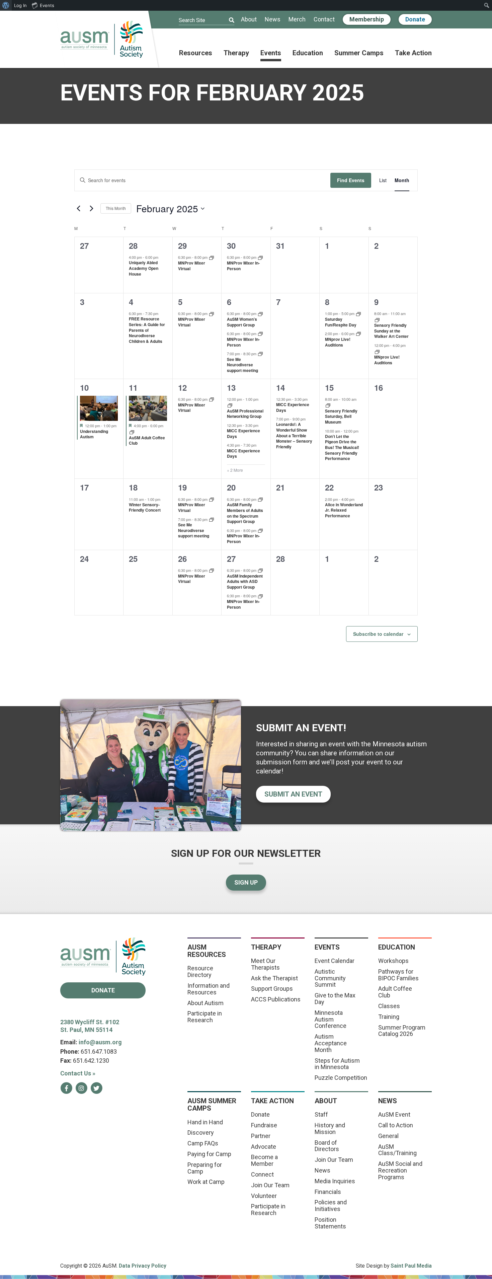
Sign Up (246, 882)
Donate (415, 19)
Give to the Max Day (335, 998)
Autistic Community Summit (330, 978)
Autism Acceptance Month (331, 1043)
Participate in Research (204, 1017)
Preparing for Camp (204, 1168)
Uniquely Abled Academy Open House (143, 268)
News (272, 19)
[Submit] (227, 20)
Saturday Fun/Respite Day (340, 322)
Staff (321, 1114)
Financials (328, 1191)
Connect (262, 1174)
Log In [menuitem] (20, 5)
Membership (366, 19)
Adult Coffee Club (395, 992)
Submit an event (293, 794)
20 (231, 487)
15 (329, 387)
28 (133, 245)
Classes (389, 1005)
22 (329, 487)
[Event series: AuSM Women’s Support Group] (260, 313)
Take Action (413, 53)
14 (280, 387)
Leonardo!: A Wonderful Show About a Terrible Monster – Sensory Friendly (294, 435)
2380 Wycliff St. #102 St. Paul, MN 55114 (89, 1026)
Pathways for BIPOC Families (398, 975)
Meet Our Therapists (265, 964)
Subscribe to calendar (378, 633)
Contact (324, 19)
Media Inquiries (335, 1181)
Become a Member (264, 1160)
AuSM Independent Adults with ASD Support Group (245, 581)
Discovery (200, 1132)
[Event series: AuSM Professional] (230, 404)
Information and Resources (208, 989)
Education (308, 53)
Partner (260, 1135)
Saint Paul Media (411, 1266)
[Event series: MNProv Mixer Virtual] (211, 256)
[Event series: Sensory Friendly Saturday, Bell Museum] (328, 404)
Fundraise (264, 1125)
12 (182, 387)
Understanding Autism (94, 434)
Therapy (236, 53)
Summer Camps (359, 53)
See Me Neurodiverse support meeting (242, 364)
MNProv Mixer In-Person (243, 266)
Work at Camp (206, 1181)
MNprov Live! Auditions (337, 342)
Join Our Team (270, 1185)
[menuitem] (6, 5)
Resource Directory (200, 971)
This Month (116, 208)
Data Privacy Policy (142, 1266)
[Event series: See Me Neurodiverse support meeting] (260, 353)
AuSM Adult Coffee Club (147, 440)
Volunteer (264, 1195)
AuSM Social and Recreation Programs (400, 1170)
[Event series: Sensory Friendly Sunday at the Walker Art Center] (377, 319)
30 (231, 245)
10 (84, 387)
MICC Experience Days (243, 433)
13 (231, 387)
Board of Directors (327, 1146)
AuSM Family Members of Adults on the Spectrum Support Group (245, 513)
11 (133, 387)
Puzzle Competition (341, 1077)
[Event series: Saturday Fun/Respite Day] (358, 313)
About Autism (205, 1002)
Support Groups (272, 988)
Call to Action (395, 1125)
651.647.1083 (99, 1051)
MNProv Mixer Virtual (191, 266)
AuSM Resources (206, 951)
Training (388, 1016)
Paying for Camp (209, 1153)
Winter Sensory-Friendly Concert (145, 507)
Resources (195, 53)
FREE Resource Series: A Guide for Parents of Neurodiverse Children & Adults (147, 330)
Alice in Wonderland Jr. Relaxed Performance (344, 510)
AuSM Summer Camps (211, 1104)
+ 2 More (235, 470)
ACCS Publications (276, 999)
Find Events (350, 180)
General (388, 1135)
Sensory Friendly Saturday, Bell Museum (341, 416)
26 (182, 558)
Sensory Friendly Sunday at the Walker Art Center (391, 330)
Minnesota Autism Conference (330, 1019)
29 (182, 245)
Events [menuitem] (47, 5)
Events (270, 53)
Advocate (263, 1146)
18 (133, 487)
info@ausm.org (100, 1042)
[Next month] (91, 209)
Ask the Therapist (274, 978)
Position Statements (330, 1223)
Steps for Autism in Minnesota (337, 1064)
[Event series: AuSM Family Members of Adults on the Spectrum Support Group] (260, 499)
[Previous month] (78, 209)
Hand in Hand (205, 1122)
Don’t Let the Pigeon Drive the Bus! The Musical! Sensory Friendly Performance (342, 447)
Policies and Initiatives (331, 1205)
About (249, 19)
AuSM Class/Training (397, 1150)
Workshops (393, 960)
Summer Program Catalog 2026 (401, 1031)
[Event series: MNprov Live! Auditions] (358, 333)
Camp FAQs (202, 1143)
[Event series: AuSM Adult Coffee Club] (132, 431)
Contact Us (77, 1073)
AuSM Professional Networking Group (245, 414)
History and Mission (330, 1128)
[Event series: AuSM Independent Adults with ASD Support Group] (260, 570)
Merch (297, 19)
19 (182, 487)
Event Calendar (334, 960)
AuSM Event (394, 1114)
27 (231, 558)
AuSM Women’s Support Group (242, 322)
